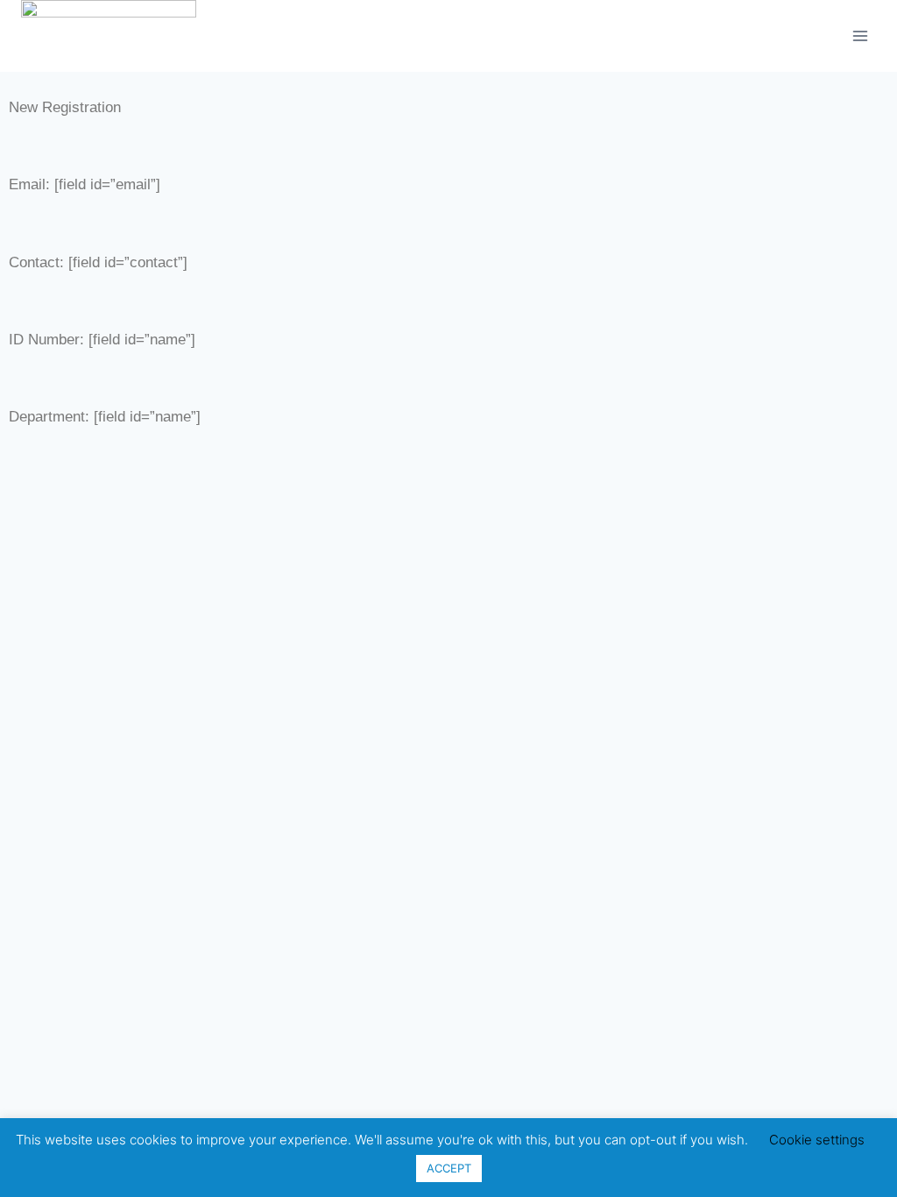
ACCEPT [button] (449, 1168)
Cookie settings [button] (817, 1139)
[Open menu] (860, 35)
